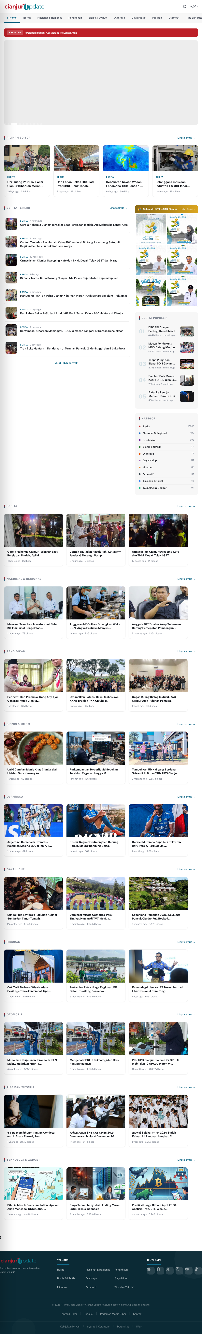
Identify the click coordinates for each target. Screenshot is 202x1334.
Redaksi (88, 1313)
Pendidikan (75, 17)
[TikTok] (198, 1271)
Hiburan (157, 17)
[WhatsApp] (151, 1271)
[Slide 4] (16, 124)
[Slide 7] (31, 124)
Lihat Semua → (188, 209)
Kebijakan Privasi (70, 1326)
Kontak (137, 1313)
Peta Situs (123, 1326)
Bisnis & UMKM (98, 17)
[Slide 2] (8, 124)
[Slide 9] (38, 124)
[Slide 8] (34, 124)
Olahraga (119, 17)
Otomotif (174, 17)
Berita (27, 17)
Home (13, 17)
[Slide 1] (5, 124)
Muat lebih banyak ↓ (67, 363)
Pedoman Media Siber (113, 1313)
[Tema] (194, 7)
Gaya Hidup (139, 17)
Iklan (139, 1326)
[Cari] (185, 7)
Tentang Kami (69, 1313)
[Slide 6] (27, 124)
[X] (170, 1271)
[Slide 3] (12, 124)
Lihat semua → (186, 137)
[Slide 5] (21, 124)
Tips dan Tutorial (124, 1287)
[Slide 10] (41, 124)
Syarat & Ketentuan (98, 1326)
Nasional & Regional (49, 17)
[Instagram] (179, 1271)
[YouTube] (189, 1271)
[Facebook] (160, 1271)
